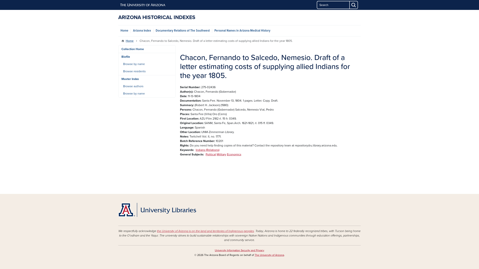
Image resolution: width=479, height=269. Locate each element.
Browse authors (133, 86)
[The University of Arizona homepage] (143, 5)
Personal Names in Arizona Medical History (242, 31)
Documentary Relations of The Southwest (183, 31)
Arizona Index (142, 31)
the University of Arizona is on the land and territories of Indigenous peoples (205, 231)
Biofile (125, 57)
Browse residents (134, 71)
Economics (234, 154)
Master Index (130, 79)
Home (124, 31)
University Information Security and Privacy (239, 250)
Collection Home (132, 49)
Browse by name (134, 64)
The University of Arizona (269, 255)
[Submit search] (354, 5)
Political (211, 154)
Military (221, 154)
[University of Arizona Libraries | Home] (157, 210)
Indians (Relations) (207, 150)
